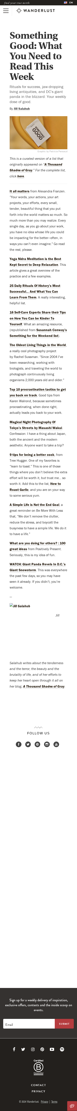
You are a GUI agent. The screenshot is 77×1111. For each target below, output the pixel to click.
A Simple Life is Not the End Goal (34, 504)
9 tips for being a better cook (32, 454)
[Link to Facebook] (14, 1049)
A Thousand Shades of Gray (43, 686)
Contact (38, 1085)
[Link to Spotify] (62, 1049)
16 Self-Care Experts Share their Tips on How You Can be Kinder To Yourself (38, 318)
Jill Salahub (22, 109)
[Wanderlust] (35, 11)
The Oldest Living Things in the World (38, 345)
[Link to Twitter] (23, 1049)
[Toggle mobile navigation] (6, 11)
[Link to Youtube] (52, 1049)
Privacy (38, 1091)
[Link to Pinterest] (42, 1049)
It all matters (20, 191)
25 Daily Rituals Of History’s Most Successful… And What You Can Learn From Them (35, 291)
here (20, 176)
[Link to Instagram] (33, 1049)
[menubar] (68, 2)
